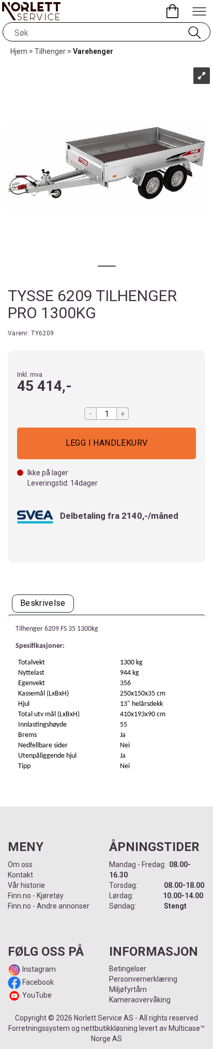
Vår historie (26, 885)
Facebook (37, 982)
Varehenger (93, 51)
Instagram (38, 969)
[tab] (43, 603)
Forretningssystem (39, 1028)
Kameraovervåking (140, 1000)
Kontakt (20, 875)
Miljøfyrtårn (128, 989)
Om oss (20, 864)
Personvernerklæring (143, 979)
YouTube (37, 995)
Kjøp (106, 443)
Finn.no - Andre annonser (48, 906)
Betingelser (127, 969)
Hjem (18, 51)
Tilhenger (50, 51)
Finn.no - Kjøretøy (36, 895)
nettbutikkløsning (109, 1028)
